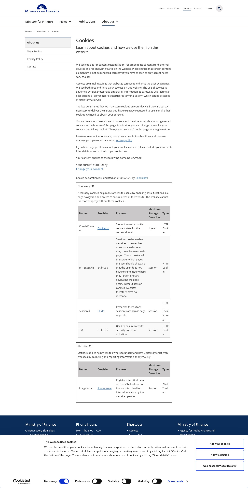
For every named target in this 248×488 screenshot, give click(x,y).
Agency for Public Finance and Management (197, 432)
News (161, 8)
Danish (209, 8)
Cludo (101, 311)
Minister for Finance (39, 21)
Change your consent (89, 169)
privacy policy (124, 140)
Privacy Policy (35, 59)
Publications (173, 8)
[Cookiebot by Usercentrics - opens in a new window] (22, 481)
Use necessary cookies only (220, 465)
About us (108, 21)
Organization (34, 51)
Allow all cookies (220, 443)
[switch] (97, 481)
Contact (198, 8)
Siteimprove (105, 388)
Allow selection (220, 454)
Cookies (187, 8)
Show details (175, 481)
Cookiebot (141, 177)
